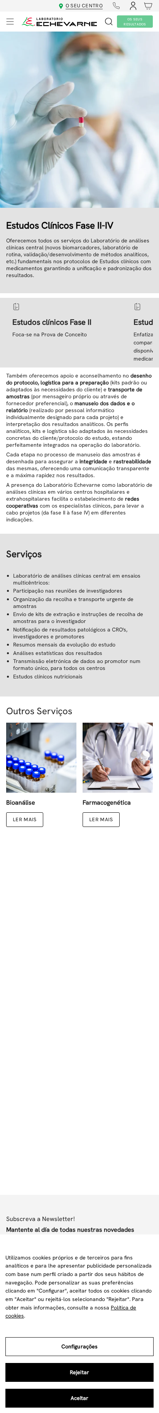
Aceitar (80, 1398)
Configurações (79, 1346)
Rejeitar (79, 1372)
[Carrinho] (146, 5)
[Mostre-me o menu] (10, 21)
